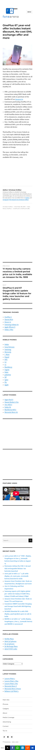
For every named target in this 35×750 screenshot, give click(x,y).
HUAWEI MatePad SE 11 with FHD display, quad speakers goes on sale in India (17, 613)
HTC (6, 360)
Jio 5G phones (9, 644)
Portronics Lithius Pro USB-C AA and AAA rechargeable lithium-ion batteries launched (17, 568)
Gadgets (6, 708)
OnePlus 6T (16, 208)
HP (5, 377)
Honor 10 (7, 322)
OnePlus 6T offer (25, 208)
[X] (7, 747)
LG (5, 362)
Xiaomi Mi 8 (8, 319)
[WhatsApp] (17, 747)
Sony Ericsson (9, 347)
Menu (29, 12)
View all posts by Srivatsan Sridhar (19, 199)
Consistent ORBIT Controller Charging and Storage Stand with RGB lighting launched (18, 606)
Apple (6, 385)
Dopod (6, 357)
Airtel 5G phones (10, 641)
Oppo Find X (8, 400)
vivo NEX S (8, 405)
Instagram (6, 199)
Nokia (6, 344)
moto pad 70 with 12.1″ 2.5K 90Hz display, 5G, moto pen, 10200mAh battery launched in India (16, 576)
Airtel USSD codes (10, 649)
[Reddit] (27, 747)
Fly (5, 382)
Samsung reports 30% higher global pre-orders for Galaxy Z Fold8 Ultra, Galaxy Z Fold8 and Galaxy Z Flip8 (17, 593)
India (28, 206)
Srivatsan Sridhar (8, 206)
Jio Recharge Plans (11, 646)
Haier (6, 372)
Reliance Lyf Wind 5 (11, 691)
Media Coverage (8, 717)
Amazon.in (19, 99)
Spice (6, 380)
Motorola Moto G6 (11, 412)
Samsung (7, 349)
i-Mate (7, 354)
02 (5, 365)
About (5, 713)
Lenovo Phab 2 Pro (11, 684)
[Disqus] (17, 237)
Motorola (7, 352)
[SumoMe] (32, 747)
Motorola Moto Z (10, 686)
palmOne (7, 375)
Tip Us (5, 731)
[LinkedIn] (22, 747)
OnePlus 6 (8, 317)
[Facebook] (12, 747)
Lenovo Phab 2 (9, 679)
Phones (5, 704)
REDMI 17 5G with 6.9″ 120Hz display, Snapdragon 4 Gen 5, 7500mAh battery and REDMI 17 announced (18, 621)
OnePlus (8, 208)
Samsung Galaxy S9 (11, 324)
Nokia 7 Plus (8, 330)
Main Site (6, 700)
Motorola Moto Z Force (12, 689)
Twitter (27, 198)
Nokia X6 (7, 407)
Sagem (6, 370)
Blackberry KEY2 (10, 410)
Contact (6, 726)
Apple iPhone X (9, 327)
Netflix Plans (9, 639)
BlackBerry (8, 367)
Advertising (7, 722)
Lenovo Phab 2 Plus (11, 681)
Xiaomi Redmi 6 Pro (11, 402)
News (4, 208)
